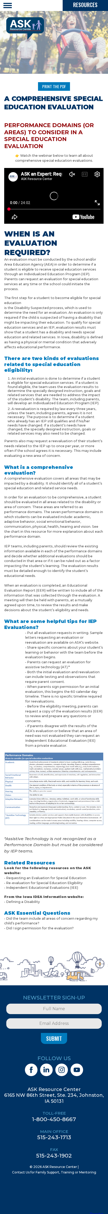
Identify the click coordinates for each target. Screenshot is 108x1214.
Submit (54, 1038)
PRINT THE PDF (54, 86)
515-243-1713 (54, 1137)
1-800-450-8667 (54, 1119)
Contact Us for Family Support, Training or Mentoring (54, 1172)
